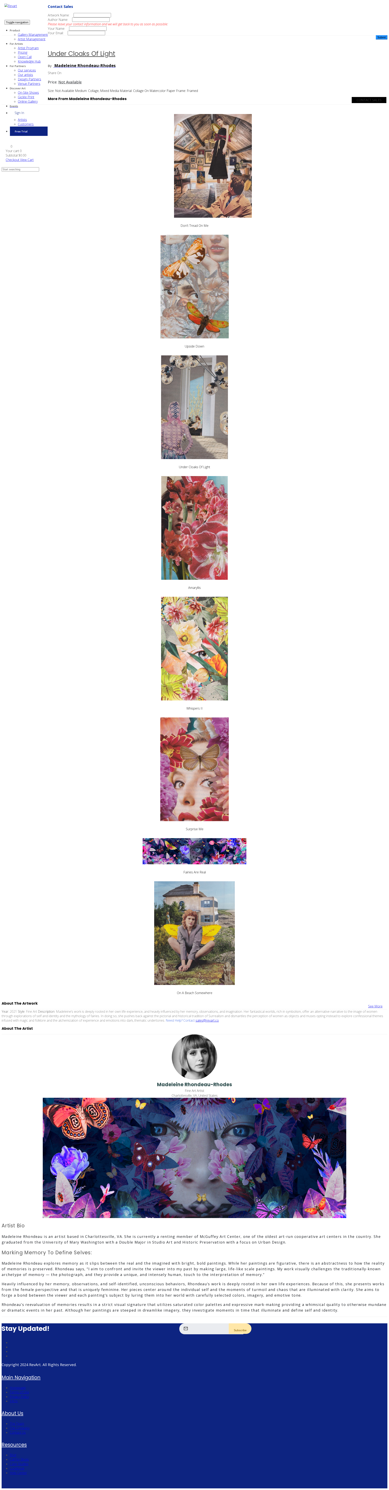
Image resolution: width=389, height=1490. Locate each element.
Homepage (18, 1388)
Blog (13, 1455)
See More (375, 1006)
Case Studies (19, 1464)
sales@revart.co (207, 1020)
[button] (9, 146)
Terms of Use (19, 1392)
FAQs (14, 1401)
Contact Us (18, 1432)
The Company (20, 1428)
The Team (17, 1423)
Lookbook (17, 1468)
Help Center (18, 1473)
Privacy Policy (19, 1396)
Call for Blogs (19, 1459)
